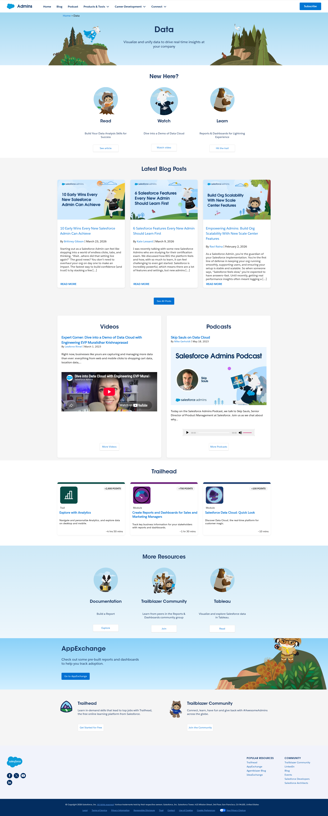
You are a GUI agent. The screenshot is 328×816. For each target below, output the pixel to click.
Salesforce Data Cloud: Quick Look (230, 512)
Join (164, 628)
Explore (105, 627)
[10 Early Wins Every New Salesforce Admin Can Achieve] (91, 200)
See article (106, 148)
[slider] (248, 432)
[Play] (187, 432)
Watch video (164, 147)
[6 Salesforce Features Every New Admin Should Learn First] (164, 200)
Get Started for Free (91, 727)
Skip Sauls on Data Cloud (190, 337)
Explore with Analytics (75, 512)
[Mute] (240, 432)
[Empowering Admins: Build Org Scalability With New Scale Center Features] (237, 200)
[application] (219, 432)
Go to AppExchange (75, 676)
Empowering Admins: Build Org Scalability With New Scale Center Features (232, 233)
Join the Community (200, 727)
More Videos (109, 446)
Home (67, 15)
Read (222, 628)
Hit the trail (222, 148)
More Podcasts (218, 446)
